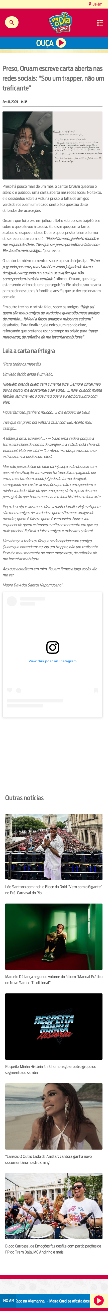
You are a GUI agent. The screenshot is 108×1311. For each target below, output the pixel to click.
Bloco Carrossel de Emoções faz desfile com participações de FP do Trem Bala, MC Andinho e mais (53, 1249)
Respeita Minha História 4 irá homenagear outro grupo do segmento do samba (50, 1069)
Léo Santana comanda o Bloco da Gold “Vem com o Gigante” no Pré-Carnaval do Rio (53, 889)
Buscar (12, 22)
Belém (97, 4)
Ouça (44, 43)
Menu (100, 23)
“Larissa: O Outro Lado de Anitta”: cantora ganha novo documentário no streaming (48, 1159)
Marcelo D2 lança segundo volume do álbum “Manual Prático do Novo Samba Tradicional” (53, 979)
